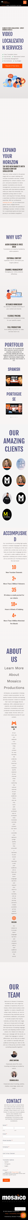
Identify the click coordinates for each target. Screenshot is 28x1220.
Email (5, 1134)
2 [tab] (11, 389)
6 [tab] (17, 389)
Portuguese (7, 1164)
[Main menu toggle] (25, 2)
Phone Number (7, 1140)
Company (6, 1147)
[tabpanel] (14, 380)
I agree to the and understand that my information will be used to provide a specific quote (14, 1173)
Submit (6, 1180)
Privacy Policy (15, 1172)
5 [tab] (15, 389)
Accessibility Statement (16, 1213)
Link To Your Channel (9, 1153)
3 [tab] (12, 389)
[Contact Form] (23, 1215)
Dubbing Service (7, 202)
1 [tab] (9, 389)
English (6, 1166)
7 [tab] (18, 389)
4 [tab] (14, 389)
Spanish (6, 1161)
